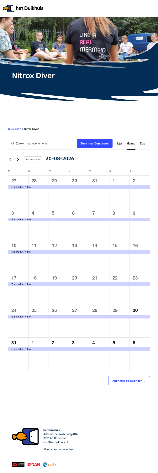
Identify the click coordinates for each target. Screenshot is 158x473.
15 (115, 245)
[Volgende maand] (18, 159)
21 (94, 277)
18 (34, 277)
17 (13, 277)
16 (135, 245)
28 (34, 180)
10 (13, 245)
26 (54, 310)
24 (13, 310)
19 (54, 277)
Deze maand (33, 159)
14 (94, 245)
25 (34, 310)
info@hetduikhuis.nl (55, 442)
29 (54, 180)
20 (74, 277)
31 (94, 180)
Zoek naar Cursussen (95, 143)
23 (135, 277)
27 (13, 180)
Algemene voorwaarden (58, 449)
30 (74, 180)
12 (54, 245)
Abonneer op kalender (127, 381)
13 (74, 245)
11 (34, 245)
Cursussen (14, 129)
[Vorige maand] (10, 159)
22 (115, 277)
